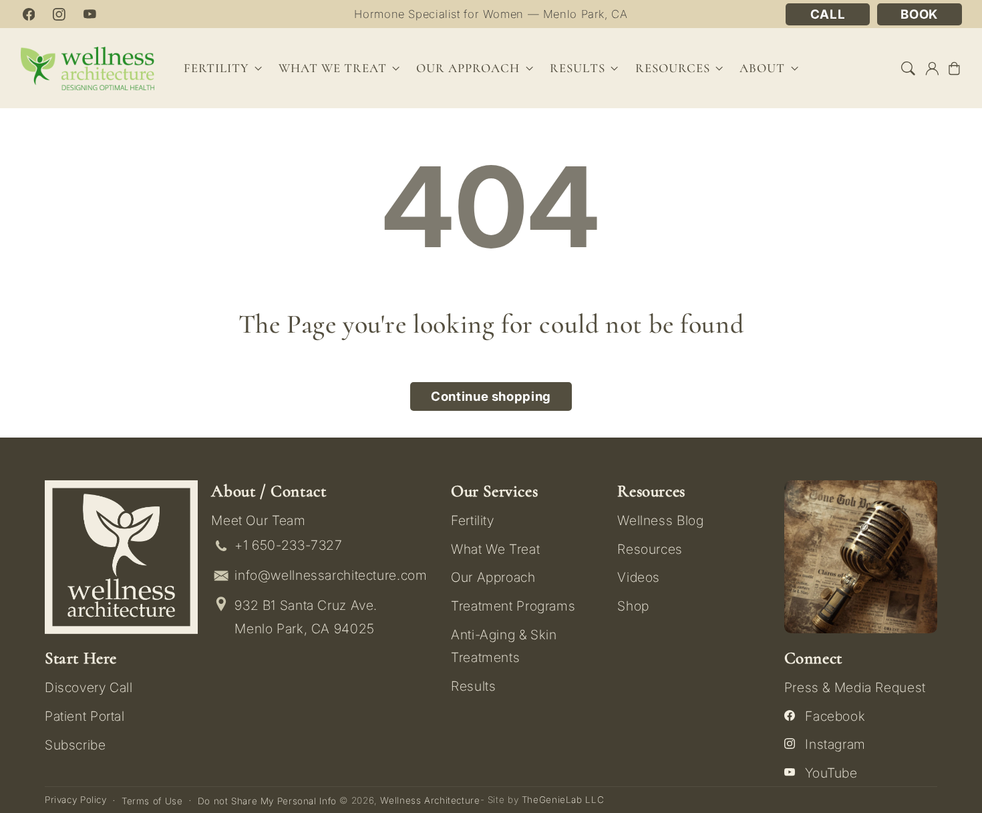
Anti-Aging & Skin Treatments (504, 646)
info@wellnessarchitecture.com (330, 575)
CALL (828, 14)
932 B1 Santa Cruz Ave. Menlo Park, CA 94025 (305, 617)
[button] (908, 68)
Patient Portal (85, 716)
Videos (638, 577)
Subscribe (75, 745)
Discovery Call (89, 687)
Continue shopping (491, 396)
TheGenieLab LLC (563, 799)
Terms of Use (152, 801)
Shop (633, 606)
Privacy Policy (76, 799)
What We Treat (495, 549)
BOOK (919, 14)
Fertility (472, 520)
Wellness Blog (660, 520)
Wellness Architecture (430, 800)
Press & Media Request (855, 687)
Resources (650, 549)
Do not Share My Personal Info (267, 801)
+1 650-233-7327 (288, 545)
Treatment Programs (513, 606)
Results (577, 68)
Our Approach (493, 577)
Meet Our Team (258, 520)
